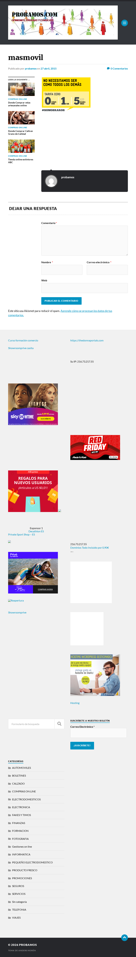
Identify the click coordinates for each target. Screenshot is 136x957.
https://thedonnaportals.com (86, 340)
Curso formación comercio (23, 340)
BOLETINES (19, 775)
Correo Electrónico (82, 726)
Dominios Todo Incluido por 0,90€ (89, 547)
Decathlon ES (36, 531)
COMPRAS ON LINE (24, 791)
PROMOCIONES (22, 878)
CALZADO (18, 783)
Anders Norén (27, 950)
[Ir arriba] (124, 937)
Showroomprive (17, 612)
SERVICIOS (18, 893)
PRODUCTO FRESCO (24, 870)
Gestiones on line (22, 846)
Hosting (74, 702)
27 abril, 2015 (49, 68)
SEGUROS (18, 885)
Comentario (49, 223)
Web (44, 280)
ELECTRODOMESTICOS (26, 799)
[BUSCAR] (59, 724)
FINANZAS (18, 822)
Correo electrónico (99, 262)
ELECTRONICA (21, 807)
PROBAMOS (28, 945)
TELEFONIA (19, 909)
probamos (31, 68)
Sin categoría (19, 901)
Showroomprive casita (21, 348)
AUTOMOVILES (21, 767)
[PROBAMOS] (63, 37)
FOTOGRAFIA (20, 838)
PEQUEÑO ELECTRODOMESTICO (32, 862)
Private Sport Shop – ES (21, 534)
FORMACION (20, 830)
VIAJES (16, 917)
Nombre (47, 262)
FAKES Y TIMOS (21, 814)
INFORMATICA (21, 854)
